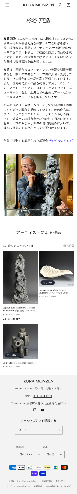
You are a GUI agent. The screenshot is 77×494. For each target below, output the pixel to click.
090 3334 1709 (42, 396)
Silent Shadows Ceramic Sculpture (19, 363)
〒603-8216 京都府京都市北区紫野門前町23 (38, 403)
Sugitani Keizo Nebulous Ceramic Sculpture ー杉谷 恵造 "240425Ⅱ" (19, 309)
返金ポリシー (62, 481)
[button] (7, 5)
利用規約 (38, 486)
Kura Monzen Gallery (27, 481)
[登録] (58, 430)
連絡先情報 (47, 481)
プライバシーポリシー (19, 486)
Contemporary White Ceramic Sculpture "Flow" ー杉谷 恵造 (53, 291)
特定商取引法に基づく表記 (58, 486)
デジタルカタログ (61, 140)
